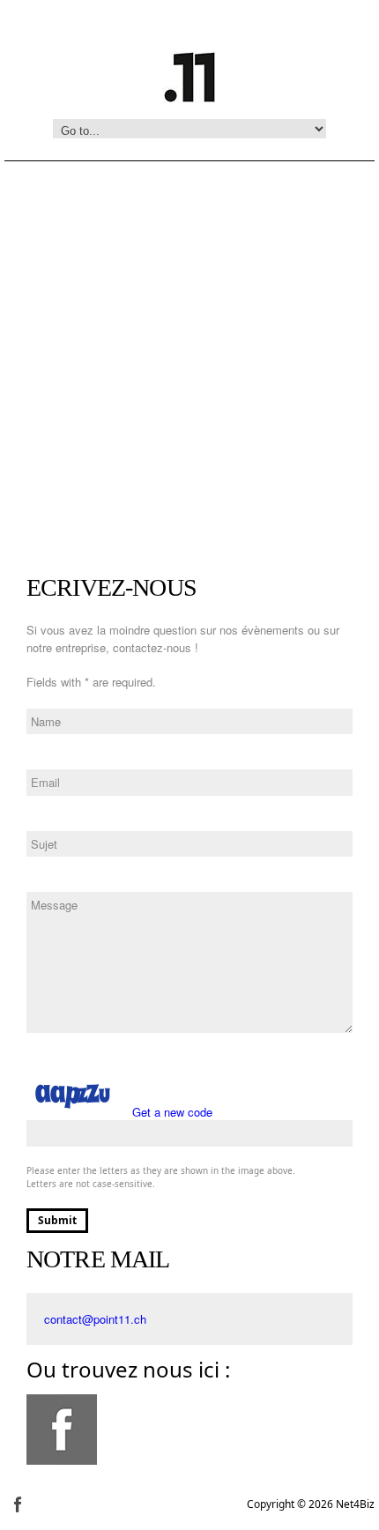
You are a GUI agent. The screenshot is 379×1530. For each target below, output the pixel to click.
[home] (189, 75)
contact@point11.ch (95, 1319)
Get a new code (172, 1111)
